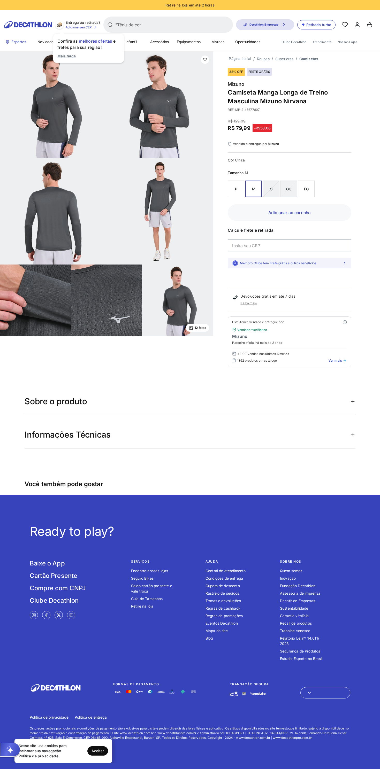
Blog (209, 638)
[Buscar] (110, 25)
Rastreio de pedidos (222, 593)
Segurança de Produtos (300, 651)
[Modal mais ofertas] (345, 322)
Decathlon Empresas (297, 601)
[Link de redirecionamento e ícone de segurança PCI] (244, 694)
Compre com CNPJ (58, 588)
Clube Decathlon (294, 42)
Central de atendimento (226, 571)
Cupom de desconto (223, 586)
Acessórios (159, 42)
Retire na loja (142, 606)
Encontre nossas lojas (149, 571)
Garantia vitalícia (294, 615)
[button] (10, 750)
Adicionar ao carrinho (289, 212)
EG (306, 189)
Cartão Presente (53, 575)
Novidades (46, 42)
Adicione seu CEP (79, 27)
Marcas (217, 42)
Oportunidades (247, 42)
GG (288, 189)
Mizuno (236, 84)
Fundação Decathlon (297, 586)
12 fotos (200, 328)
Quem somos (291, 571)
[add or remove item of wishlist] (205, 60)
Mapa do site (217, 630)
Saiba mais (248, 303)
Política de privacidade (49, 717)
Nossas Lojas (347, 42)
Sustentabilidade (294, 608)
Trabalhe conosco (295, 630)
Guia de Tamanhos (147, 598)
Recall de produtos (296, 623)
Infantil (131, 42)
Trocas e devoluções (223, 601)
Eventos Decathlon (222, 623)
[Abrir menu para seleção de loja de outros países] (325, 692)
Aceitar (98, 751)
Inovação (288, 578)
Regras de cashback (223, 608)
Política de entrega (91, 717)
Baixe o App (47, 563)
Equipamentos (189, 42)
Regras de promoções (224, 615)
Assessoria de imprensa (300, 593)
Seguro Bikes (142, 578)
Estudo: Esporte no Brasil (301, 658)
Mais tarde (66, 56)
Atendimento (322, 42)
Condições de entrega (224, 578)
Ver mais (335, 360)
